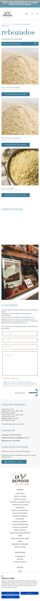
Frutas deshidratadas (20, 524)
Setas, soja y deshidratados (20, 533)
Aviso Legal (20, 382)
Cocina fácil (20, 493)
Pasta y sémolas (20, 496)
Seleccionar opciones (15, 94)
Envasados (20, 519)
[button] (26, 14)
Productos (9, 24)
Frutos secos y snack (20, 505)
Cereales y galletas (20, 516)
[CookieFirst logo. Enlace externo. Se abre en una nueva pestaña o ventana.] (2, 576)
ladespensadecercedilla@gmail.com (21, 319)
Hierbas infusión (20, 530)
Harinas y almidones (20, 527)
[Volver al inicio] (7, 14)
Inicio (3, 24)
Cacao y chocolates (20, 513)
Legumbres (20, 507)
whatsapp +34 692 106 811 (11, 435)
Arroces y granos (20, 499)
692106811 (25, 321)
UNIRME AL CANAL (15, 462)
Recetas (20, 559)
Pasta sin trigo (20, 547)
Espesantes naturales (20, 544)
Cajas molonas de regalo (20, 538)
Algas (20, 536)
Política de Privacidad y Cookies (27, 383)
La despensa (20, 556)
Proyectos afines (20, 562)
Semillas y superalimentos (20, 502)
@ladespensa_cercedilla (10, 441)
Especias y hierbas (20, 521)
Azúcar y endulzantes (20, 510)
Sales (20, 541)
